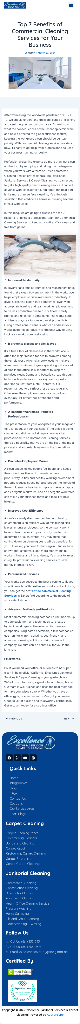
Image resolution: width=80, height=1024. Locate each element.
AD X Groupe (55, 1014)
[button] (71, 5)
